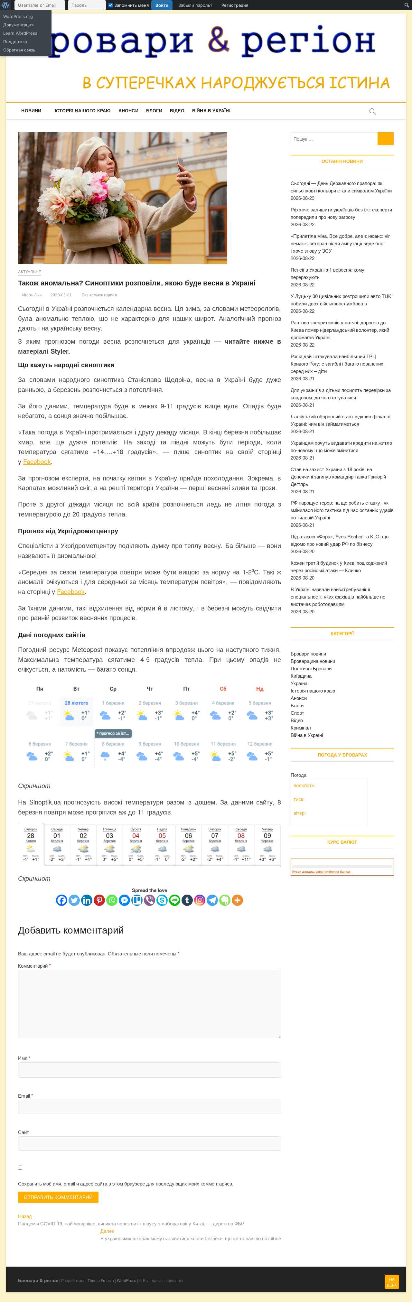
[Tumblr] (187, 900)
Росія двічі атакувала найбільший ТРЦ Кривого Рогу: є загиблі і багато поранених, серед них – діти (338, 363)
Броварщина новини (313, 660)
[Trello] (137, 900)
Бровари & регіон (38, 1280)
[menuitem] (5, 5)
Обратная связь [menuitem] (19, 49)
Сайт (23, 1132)
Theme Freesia (101, 1280)
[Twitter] (74, 900)
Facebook (37, 461)
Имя (24, 1058)
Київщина (301, 675)
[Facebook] (61, 900)
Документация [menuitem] (18, 24)
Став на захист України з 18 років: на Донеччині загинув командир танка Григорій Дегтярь (338, 476)
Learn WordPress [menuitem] (20, 33)
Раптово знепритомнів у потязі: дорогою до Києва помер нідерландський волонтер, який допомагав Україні (340, 329)
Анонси (128, 110)
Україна (299, 683)
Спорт (297, 712)
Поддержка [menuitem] (15, 41)
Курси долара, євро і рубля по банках (321, 871)
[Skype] (162, 900)
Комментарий (34, 965)
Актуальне (29, 272)
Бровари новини (308, 653)
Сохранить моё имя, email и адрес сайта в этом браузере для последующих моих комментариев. (125, 1183)
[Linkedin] (86, 900)
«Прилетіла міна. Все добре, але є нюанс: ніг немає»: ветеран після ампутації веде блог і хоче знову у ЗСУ (340, 243)
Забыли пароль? (195, 5)
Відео (177, 110)
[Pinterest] (99, 900)
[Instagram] (199, 900)
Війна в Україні (211, 110)
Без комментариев (98, 295)
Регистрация (234, 5)
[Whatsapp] (111, 900)
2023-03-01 (61, 295)
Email (25, 1095)
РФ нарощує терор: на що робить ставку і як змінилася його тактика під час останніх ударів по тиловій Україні (342, 510)
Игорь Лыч (31, 295)
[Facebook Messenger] (124, 900)
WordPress (126, 1280)
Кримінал (301, 727)
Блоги (154, 110)
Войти (161, 5)
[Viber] (149, 900)
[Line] (174, 900)
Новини (31, 110)
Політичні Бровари (311, 668)
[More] (237, 900)
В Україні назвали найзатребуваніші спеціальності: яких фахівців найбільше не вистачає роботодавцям (338, 596)
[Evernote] (224, 900)
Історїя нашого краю (83, 110)
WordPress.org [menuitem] (18, 16)
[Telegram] (212, 900)
